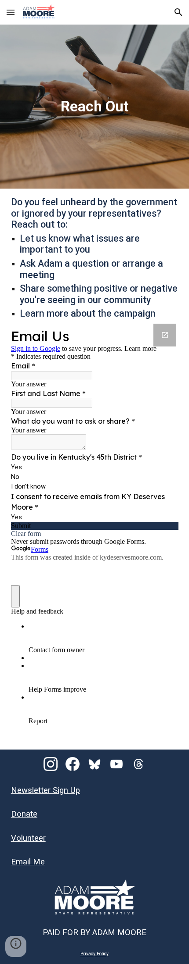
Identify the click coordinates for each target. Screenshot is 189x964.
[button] (10, 12)
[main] (94, 106)
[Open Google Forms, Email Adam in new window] (164, 335)
